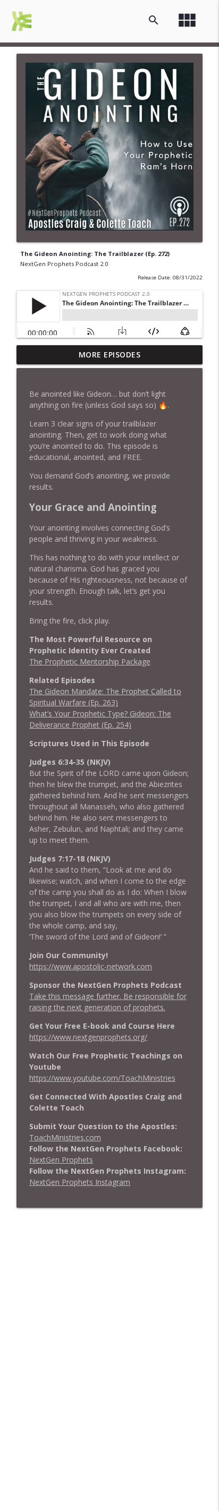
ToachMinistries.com (65, 1137)
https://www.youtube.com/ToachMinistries (102, 1078)
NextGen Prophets (61, 1160)
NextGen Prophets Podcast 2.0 (64, 264)
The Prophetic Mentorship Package (89, 661)
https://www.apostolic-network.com (90, 966)
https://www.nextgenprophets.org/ (88, 1037)
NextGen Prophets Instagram (79, 1182)
